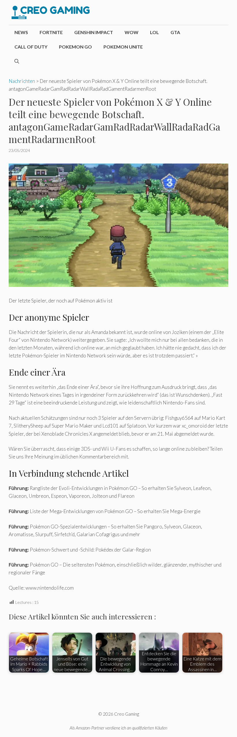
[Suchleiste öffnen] (17, 61)
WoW (131, 32)
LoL (154, 32)
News (21, 32)
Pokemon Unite (123, 46)
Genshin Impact (93, 32)
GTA (175, 32)
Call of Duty (30, 46)
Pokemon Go (75, 46)
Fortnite (51, 32)
